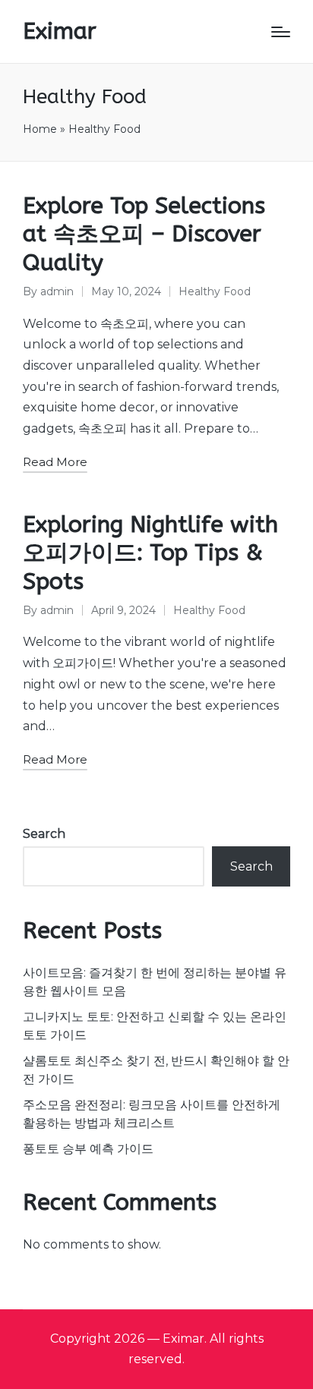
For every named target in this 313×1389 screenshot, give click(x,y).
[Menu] (280, 32)
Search (44, 834)
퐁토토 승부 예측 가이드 (88, 1149)
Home (40, 129)
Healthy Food (215, 291)
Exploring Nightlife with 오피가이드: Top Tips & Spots (150, 553)
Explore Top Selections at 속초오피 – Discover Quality (144, 234)
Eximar (59, 31)
